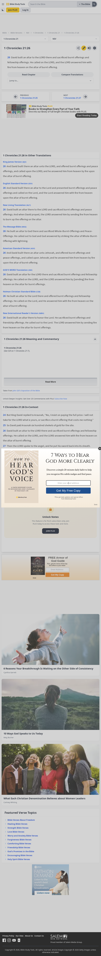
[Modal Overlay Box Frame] (50, 478)
